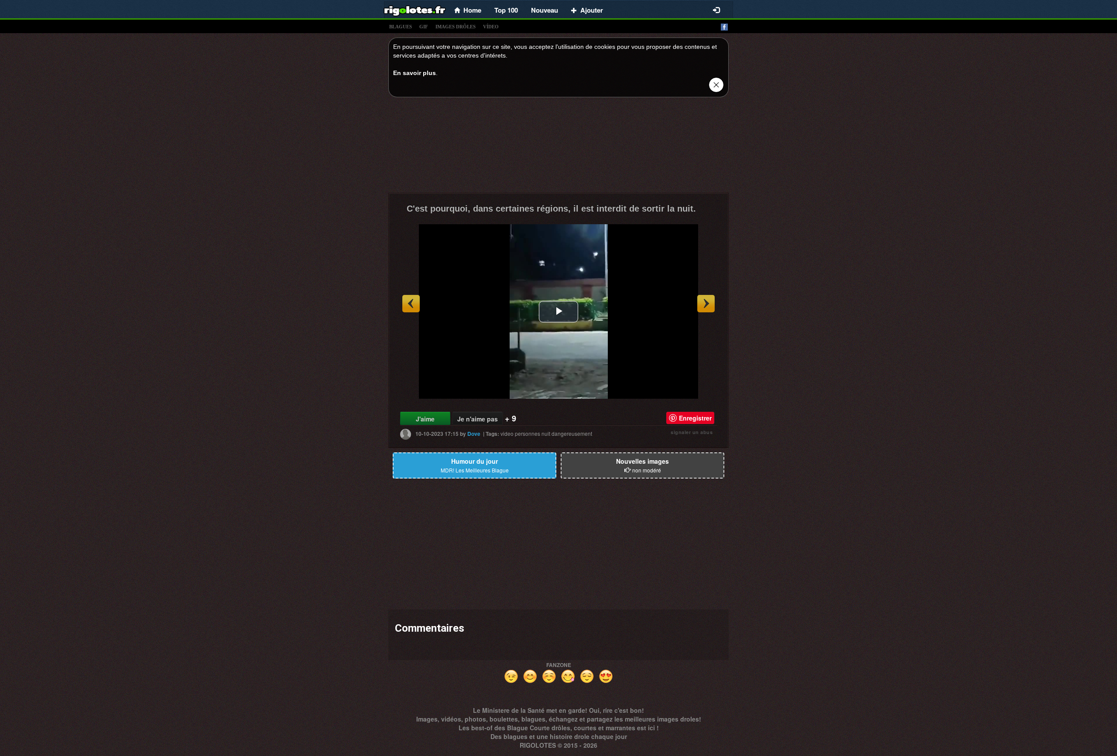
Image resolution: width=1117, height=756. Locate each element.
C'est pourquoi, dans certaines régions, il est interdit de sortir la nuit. (551, 208)
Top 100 (506, 10)
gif (423, 26)
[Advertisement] (558, 147)
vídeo (491, 26)
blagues (400, 26)
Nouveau (544, 10)
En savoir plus (414, 72)
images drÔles (455, 26)
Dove (473, 434)
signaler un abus (692, 432)
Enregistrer (695, 418)
